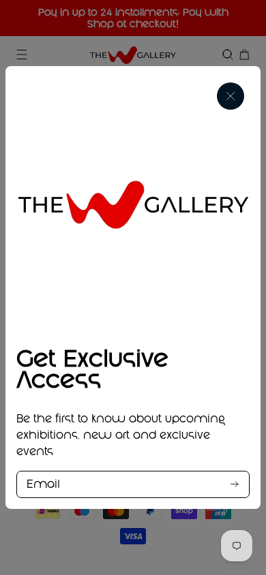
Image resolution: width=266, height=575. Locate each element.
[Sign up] (235, 484)
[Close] (230, 96)
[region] (133, 287)
